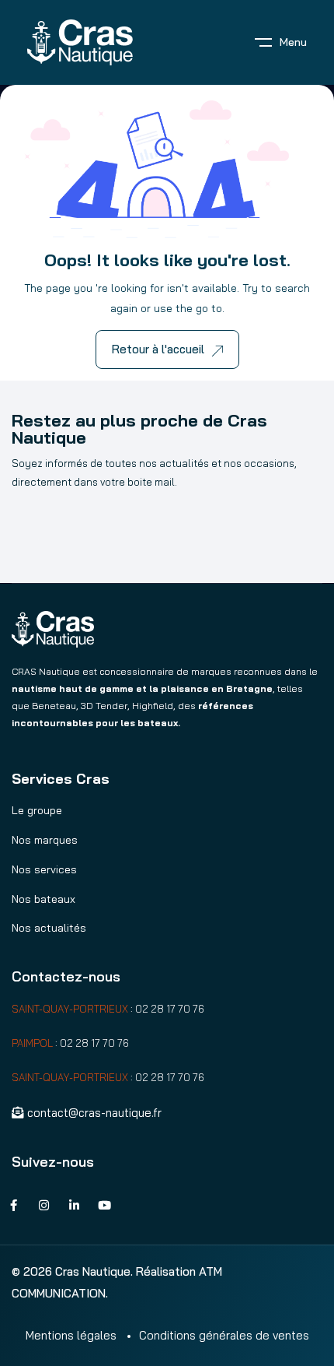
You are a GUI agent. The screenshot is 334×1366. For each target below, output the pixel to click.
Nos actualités (49, 928)
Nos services (44, 869)
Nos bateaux (43, 899)
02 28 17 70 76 (169, 1009)
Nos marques (45, 840)
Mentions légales (71, 1335)
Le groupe (37, 810)
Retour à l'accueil (158, 349)
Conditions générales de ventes (224, 1335)
